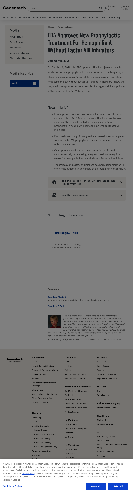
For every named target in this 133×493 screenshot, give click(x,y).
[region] (66, 476)
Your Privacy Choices (12, 486)
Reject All (118, 486)
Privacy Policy (28, 473)
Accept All (95, 486)
